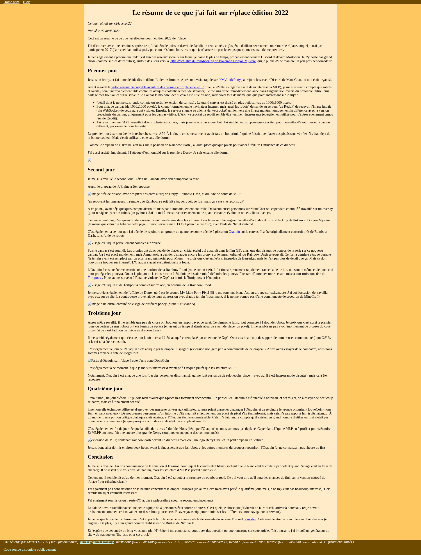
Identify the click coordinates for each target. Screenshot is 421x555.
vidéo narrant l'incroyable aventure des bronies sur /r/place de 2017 (157, 87)
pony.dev (250, 519)
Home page (12, 2)
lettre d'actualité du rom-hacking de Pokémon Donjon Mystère (213, 61)
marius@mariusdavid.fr (97, 542)
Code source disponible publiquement (30, 549)
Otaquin (234, 231)
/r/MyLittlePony (230, 80)
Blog (26, 2)
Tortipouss (95, 277)
